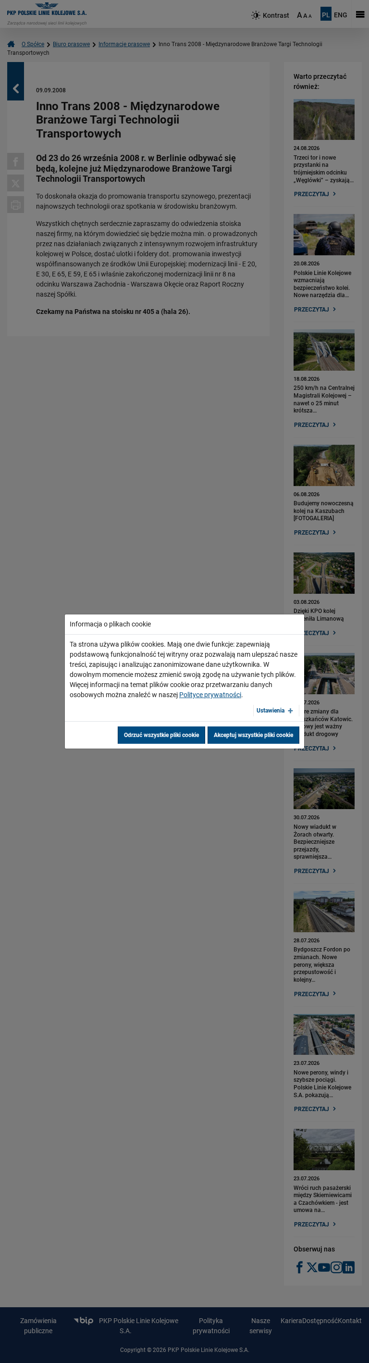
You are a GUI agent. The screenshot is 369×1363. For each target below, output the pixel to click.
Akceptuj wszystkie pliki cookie (253, 735)
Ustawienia (270, 710)
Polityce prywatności (210, 695)
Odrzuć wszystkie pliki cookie (161, 735)
